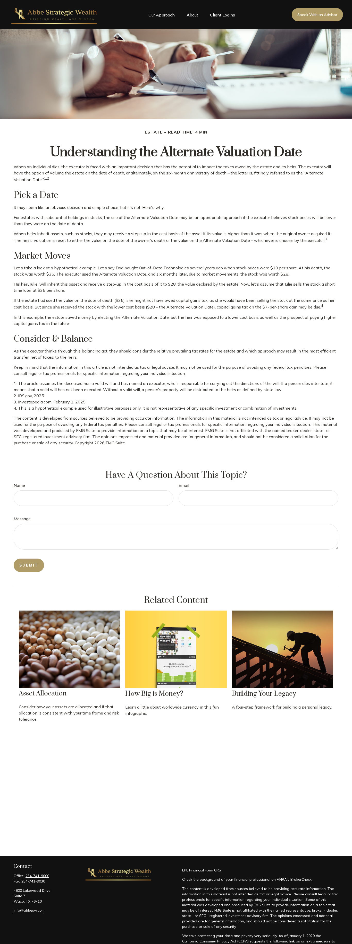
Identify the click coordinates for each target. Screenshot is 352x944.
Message (22, 518)
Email (184, 485)
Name (19, 485)
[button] (161, 15)
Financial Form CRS (205, 870)
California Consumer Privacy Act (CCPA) (215, 941)
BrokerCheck (301, 879)
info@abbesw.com (29, 910)
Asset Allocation (42, 693)
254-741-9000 (37, 876)
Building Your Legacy (264, 694)
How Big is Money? (154, 694)
